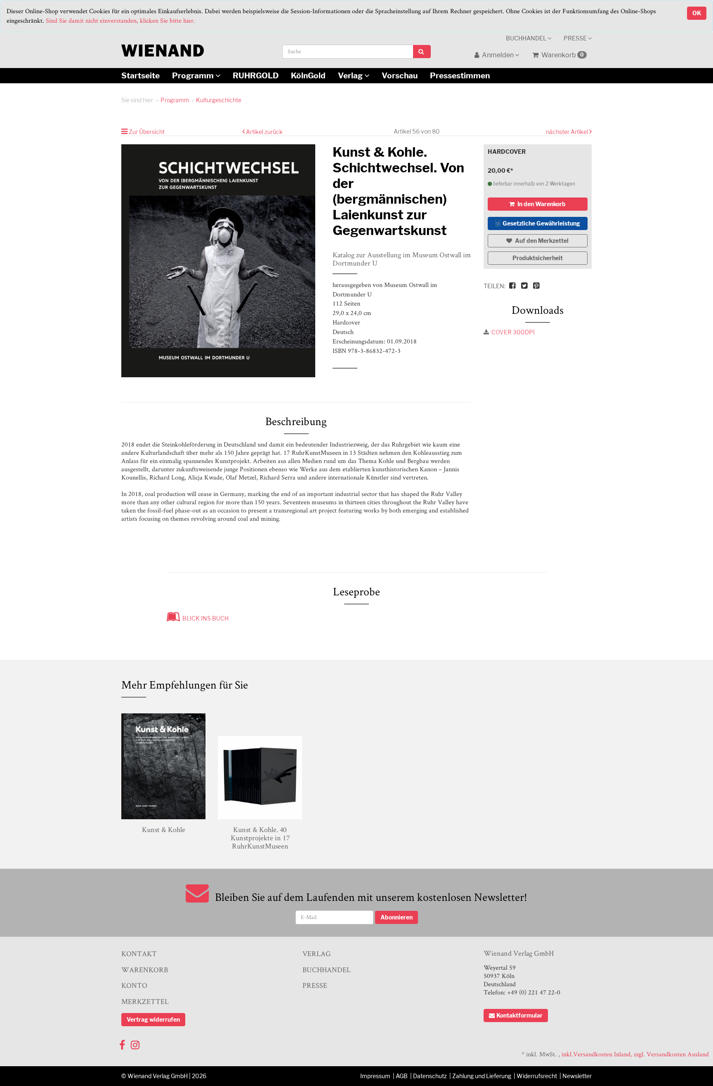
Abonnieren (396, 917)
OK (696, 12)
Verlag (351, 75)
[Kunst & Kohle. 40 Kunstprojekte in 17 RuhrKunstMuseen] (260, 764)
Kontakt (139, 953)
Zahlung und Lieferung (481, 1075)
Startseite (140, 75)
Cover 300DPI (513, 332)
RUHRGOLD (256, 75)
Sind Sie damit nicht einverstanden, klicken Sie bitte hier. (120, 20)
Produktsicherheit (537, 257)
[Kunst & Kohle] (163, 764)
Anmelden (498, 55)
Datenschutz (430, 1075)
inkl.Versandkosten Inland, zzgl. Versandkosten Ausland (635, 1054)
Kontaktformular (519, 1015)
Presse (576, 38)
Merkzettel (145, 1001)
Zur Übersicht (147, 131)
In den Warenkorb (541, 203)
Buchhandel (527, 38)
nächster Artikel (567, 131)
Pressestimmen (460, 75)
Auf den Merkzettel (541, 240)
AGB (402, 1075)
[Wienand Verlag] (162, 49)
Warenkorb (562, 55)
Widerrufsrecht (537, 1075)
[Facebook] (122, 1043)
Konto (134, 985)
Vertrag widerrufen (153, 1019)
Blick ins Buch (204, 618)
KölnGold (308, 75)
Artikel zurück (264, 131)
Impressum (375, 1075)
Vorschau (400, 75)
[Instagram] (135, 1043)
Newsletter (577, 1075)
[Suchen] (422, 51)
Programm (193, 75)
